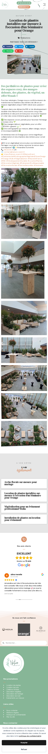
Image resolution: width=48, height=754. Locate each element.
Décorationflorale (9, 165)
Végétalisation (20, 158)
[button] (44, 5)
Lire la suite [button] (8, 594)
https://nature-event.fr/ (13, 154)
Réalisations (25, 38)
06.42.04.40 (9, 150)
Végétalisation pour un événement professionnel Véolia (22, 507)
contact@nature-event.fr (14, 152)
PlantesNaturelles (26, 165)
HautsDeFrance (35, 158)
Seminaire (38, 165)
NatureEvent (29, 154)
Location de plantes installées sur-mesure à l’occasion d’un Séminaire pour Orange (22, 495)
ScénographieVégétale (24, 156)
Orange (5, 158)
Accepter (24, 743)
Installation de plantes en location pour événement (22, 519)
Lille (11, 158)
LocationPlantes (35, 161)
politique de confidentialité (30, 736)
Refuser (24, 749)
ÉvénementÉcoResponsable (32, 163)
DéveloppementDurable (16, 161)
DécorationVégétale (10, 163)
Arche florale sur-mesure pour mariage (20, 483)
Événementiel (7, 156)
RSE (3, 161)
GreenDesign (40, 156)
